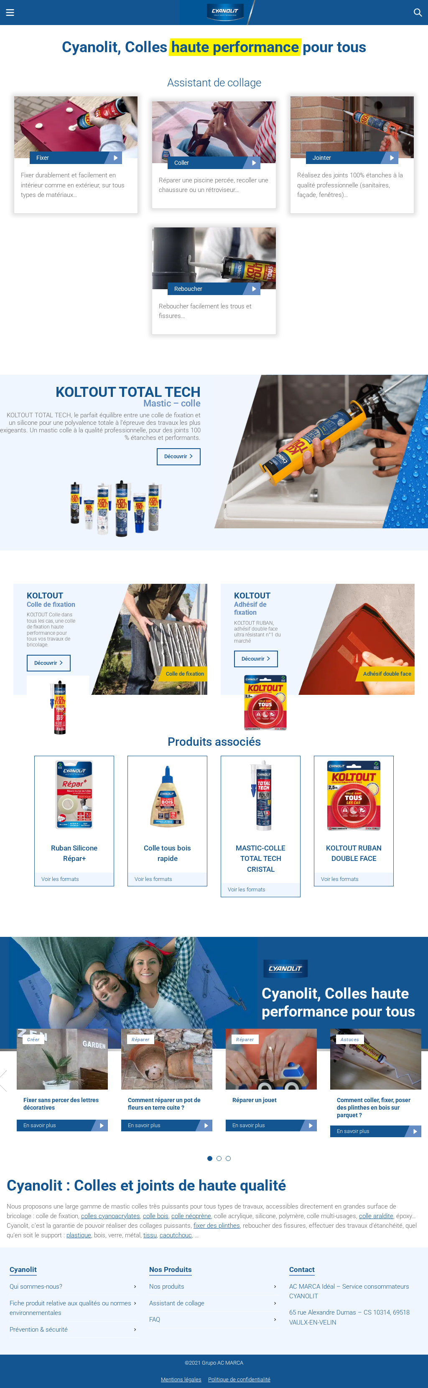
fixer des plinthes (217, 1225)
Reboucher (188, 288)
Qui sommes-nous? (36, 1286)
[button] (209, 1158)
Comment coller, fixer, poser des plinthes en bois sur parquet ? (373, 1107)
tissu (150, 1235)
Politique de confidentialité (239, 1379)
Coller (181, 162)
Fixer (42, 157)
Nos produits (166, 1286)
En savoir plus (39, 1125)
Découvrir (175, 456)
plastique (78, 1235)
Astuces (350, 1039)
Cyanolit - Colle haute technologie (214, 12)
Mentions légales (181, 1379)
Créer (33, 1039)
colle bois (155, 1216)
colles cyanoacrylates (110, 1216)
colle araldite (376, 1216)
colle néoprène (191, 1216)
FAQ (154, 1319)
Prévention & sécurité (39, 1329)
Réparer (141, 1039)
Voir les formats (60, 879)
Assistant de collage (176, 1303)
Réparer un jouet (254, 1100)
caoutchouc (176, 1235)
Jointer (322, 157)
